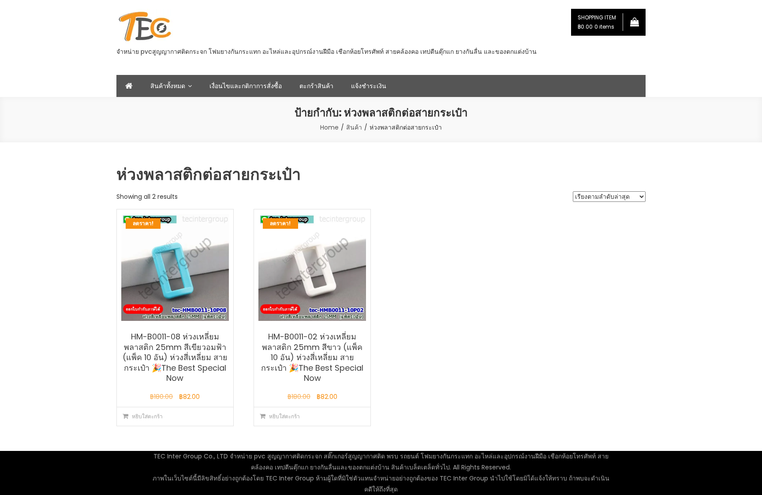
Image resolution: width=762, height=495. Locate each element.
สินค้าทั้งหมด (167, 86)
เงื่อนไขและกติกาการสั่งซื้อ (245, 86)
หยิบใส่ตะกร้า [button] (147, 416)
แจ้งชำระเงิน (368, 86)
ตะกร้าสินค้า (316, 86)
